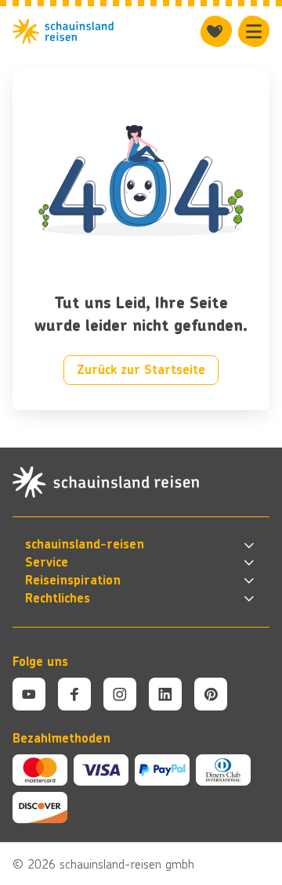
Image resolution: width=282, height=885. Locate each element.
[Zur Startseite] (63, 31)
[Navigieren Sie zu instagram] (119, 694)
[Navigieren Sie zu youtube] (29, 694)
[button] (141, 545)
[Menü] (253, 31)
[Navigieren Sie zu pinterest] (210, 694)
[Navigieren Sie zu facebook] (74, 694)
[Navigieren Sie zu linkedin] (165, 694)
